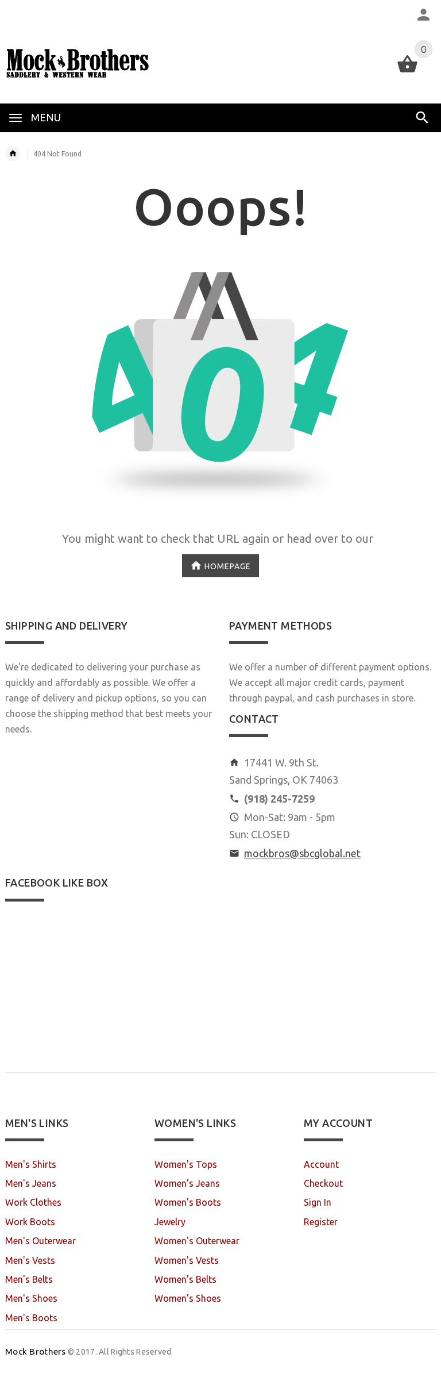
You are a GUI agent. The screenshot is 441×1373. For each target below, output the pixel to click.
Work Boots (30, 1222)
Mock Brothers (35, 1351)
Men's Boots (31, 1318)
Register (321, 1222)
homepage (227, 565)
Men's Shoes (31, 1298)
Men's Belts (29, 1279)
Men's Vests (30, 1260)
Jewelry (169, 1222)
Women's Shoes (187, 1298)
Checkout (323, 1183)
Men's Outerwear (40, 1241)
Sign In (317, 1202)
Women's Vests (186, 1260)
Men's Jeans (30, 1183)
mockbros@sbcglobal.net (302, 853)
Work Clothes (33, 1202)
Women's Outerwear (196, 1241)
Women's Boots (187, 1202)
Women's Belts (185, 1279)
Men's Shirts (30, 1164)
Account (321, 1164)
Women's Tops (185, 1164)
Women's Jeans (187, 1183)
